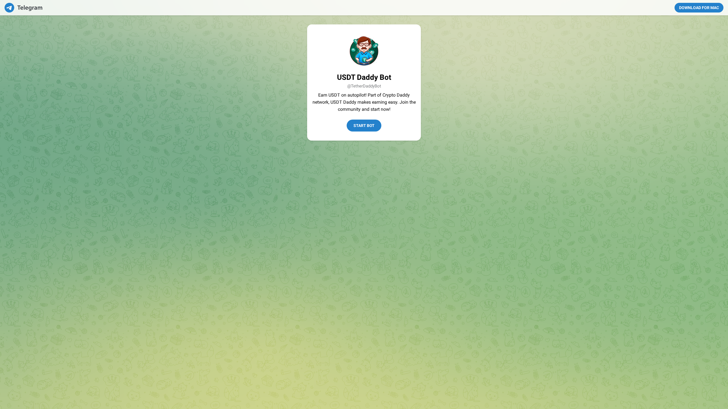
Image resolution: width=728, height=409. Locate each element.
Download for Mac (699, 7)
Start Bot (364, 125)
